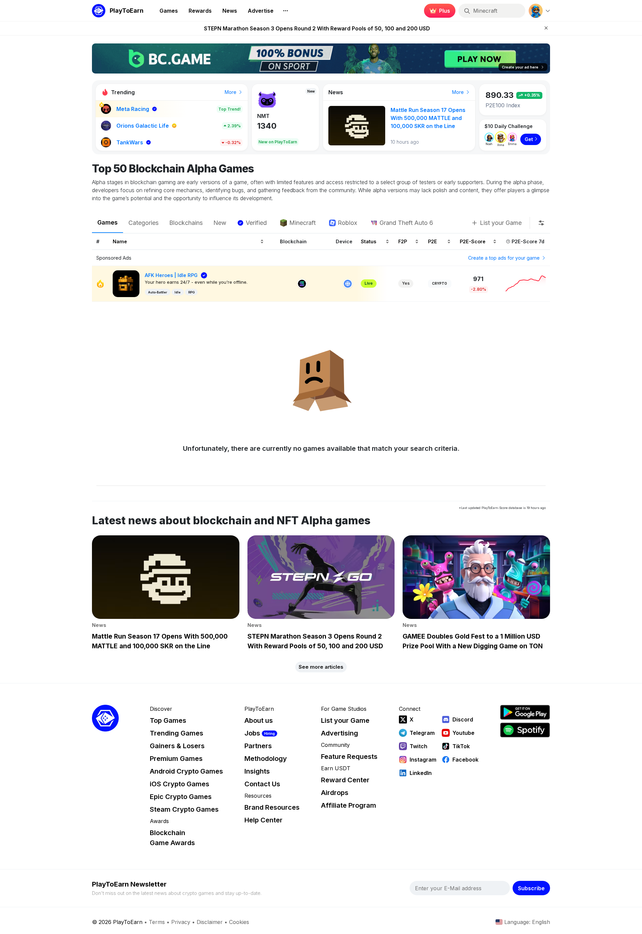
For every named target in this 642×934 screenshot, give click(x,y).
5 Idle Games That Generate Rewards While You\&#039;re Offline (429, 118)
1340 (267, 126)
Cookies (239, 922)
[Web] (347, 283)
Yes (406, 283)
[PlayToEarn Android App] (525, 712)
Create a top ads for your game (504, 258)
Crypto (439, 283)
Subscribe (531, 888)
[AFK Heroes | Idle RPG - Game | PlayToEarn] (126, 283)
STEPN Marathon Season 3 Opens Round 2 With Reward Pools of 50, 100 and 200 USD (317, 28)
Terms (157, 922)
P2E (432, 241)
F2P (402, 241)
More (231, 92)
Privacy (180, 922)
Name (120, 241)
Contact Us (262, 784)
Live (368, 283)
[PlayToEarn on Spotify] (525, 730)
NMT (263, 116)
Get (529, 139)
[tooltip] (541, 223)
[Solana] (302, 283)
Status (368, 241)
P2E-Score (473, 241)
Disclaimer (210, 922)
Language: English (527, 922)
